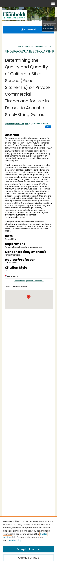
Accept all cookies (28, 549)
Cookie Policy (14, 540)
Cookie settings (28, 558)
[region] (28, 540)
